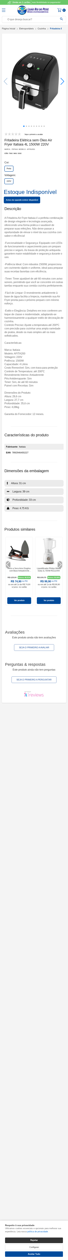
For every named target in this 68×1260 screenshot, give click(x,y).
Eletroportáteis (26, 28)
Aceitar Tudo (34, 1254)
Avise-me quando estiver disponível (22, 200)
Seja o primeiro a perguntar (34, 679)
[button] (62, 81)
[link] (19, 571)
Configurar (34, 1247)
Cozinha (42, 28)
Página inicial (8, 28)
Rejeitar (34, 1240)
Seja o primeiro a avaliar (34, 647)
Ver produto (19, 600)
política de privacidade (37, 1231)
